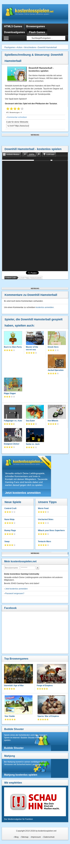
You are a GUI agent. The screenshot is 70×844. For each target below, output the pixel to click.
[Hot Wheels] (57, 412)
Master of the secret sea (32, 348)
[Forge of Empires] (51, 674)
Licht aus (50, 154)
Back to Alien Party (13, 347)
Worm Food (43, 508)
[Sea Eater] (35, 412)
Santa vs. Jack (33, 444)
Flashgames (9, 47)
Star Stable (10, 716)
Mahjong (9, 756)
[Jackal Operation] (57, 361)
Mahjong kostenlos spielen (20, 774)
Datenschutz (49, 837)
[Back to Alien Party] (13, 338)
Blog (16, 837)
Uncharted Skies (45, 519)
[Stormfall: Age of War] (18, 674)
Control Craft (10, 508)
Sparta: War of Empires (48, 716)
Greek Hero (53, 347)
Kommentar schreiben (17, 117)
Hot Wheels (53, 421)
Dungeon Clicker (11, 444)
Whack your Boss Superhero (51, 530)
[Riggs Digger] (13, 385)
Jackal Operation (55, 370)
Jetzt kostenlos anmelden (23, 492)
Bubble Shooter (14, 729)
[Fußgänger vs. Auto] (13, 412)
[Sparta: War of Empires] (51, 705)
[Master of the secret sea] (35, 338)
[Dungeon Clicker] (13, 435)
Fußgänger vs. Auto (13, 421)
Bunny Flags (10, 530)
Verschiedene (30, 47)
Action (19, 47)
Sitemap (24, 837)
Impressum (36, 837)
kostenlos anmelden (45, 307)
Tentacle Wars (44, 541)
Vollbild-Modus (12, 154)
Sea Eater (30, 421)
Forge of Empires (45, 685)
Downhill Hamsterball (47, 47)
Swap (6, 541)
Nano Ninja (9, 519)
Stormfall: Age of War (14, 685)
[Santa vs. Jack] (35, 435)
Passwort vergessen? (14, 593)
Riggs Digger (10, 393)
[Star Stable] (19, 705)
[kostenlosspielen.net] (35, 14)
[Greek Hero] (57, 338)
